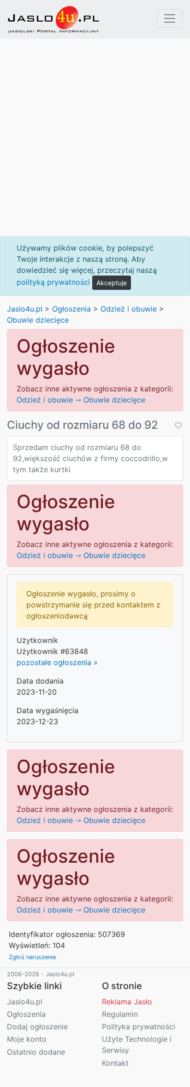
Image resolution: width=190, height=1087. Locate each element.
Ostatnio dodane (36, 1052)
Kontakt (115, 1063)
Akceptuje (111, 283)
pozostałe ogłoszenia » (57, 662)
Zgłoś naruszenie (32, 957)
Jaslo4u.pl (24, 308)
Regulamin (120, 1014)
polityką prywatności (53, 282)
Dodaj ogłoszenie (37, 1026)
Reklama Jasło (127, 1001)
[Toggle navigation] (170, 18)
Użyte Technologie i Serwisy (137, 1044)
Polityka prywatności (138, 1026)
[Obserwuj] (177, 425)
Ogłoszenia (71, 308)
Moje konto (27, 1039)
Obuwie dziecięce (38, 319)
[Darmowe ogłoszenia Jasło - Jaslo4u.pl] (53, 19)
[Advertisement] (95, 137)
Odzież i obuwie (129, 308)
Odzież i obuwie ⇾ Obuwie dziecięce (81, 399)
